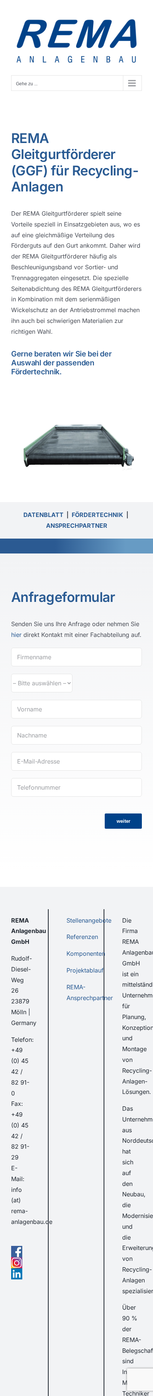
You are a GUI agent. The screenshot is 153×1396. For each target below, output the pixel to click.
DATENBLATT (43, 514)
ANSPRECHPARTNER (76, 525)
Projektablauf (85, 970)
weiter (123, 821)
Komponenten (85, 953)
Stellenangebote (88, 920)
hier (16, 634)
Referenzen (82, 936)
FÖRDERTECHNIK (97, 514)
